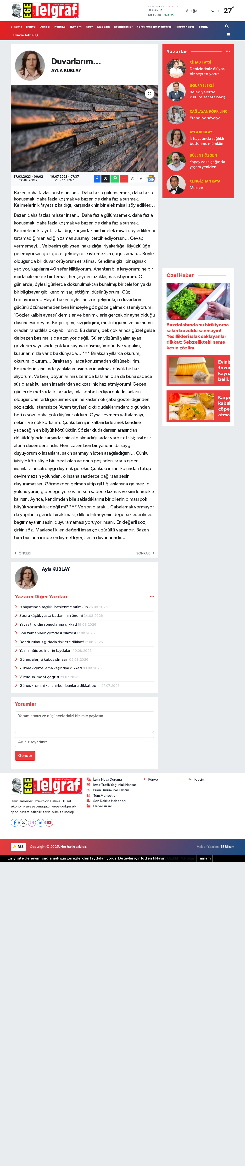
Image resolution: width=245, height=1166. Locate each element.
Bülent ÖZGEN (203, 155)
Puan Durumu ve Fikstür (111, 790)
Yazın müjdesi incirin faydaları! (46, 651)
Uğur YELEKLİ (202, 86)
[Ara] (227, 26)
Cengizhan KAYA (205, 181)
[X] (23, 823)
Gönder (25, 756)
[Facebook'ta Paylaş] (97, 179)
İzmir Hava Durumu (107, 779)
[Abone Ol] (151, 178)
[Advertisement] (198, 232)
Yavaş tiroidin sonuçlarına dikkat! (48, 625)
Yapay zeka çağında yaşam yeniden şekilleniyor (207, 165)
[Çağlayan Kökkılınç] (176, 115)
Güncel (44, 26)
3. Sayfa (16, 26)
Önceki (24, 553)
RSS (20, 846)
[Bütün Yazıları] (152, 597)
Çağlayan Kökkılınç (208, 111)
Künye (153, 779)
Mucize (196, 188)
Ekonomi (75, 26)
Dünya (30, 26)
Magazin (103, 26)
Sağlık (203, 26)
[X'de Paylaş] (105, 179)
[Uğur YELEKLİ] (176, 91)
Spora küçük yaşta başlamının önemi (51, 616)
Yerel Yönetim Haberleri (154, 26)
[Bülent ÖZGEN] (176, 161)
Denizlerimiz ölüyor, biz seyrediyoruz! (207, 71)
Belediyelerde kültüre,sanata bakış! (208, 94)
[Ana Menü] (227, 35)
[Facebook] (15, 823)
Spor (89, 26)
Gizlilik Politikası (181, 858)
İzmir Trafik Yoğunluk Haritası (115, 785)
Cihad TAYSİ (200, 62)
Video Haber (185, 26)
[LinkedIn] (41, 823)
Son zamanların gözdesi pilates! (48, 633)
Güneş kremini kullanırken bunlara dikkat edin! (60, 686)
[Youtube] (49, 823)
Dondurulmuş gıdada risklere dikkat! (51, 642)
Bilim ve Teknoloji (25, 35)
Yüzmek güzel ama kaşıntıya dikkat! (51, 668)
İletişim (199, 779)
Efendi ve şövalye (205, 118)
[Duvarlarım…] (84, 128)
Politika (59, 26)
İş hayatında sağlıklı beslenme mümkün (54, 607)
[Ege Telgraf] (45, 10)
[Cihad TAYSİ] (176, 68)
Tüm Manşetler (105, 795)
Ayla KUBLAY (66, 70)
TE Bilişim (227, 846)
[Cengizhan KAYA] (176, 185)
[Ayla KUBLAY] (30, 65)
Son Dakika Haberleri (109, 801)
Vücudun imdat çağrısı (39, 677)
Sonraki (143, 553)
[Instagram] (32, 823)
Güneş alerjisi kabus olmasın (44, 660)
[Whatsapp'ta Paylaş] (115, 179)
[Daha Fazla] (124, 179)
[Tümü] (228, 51)
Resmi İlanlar (123, 26)
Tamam (204, 858)
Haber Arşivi (102, 806)
